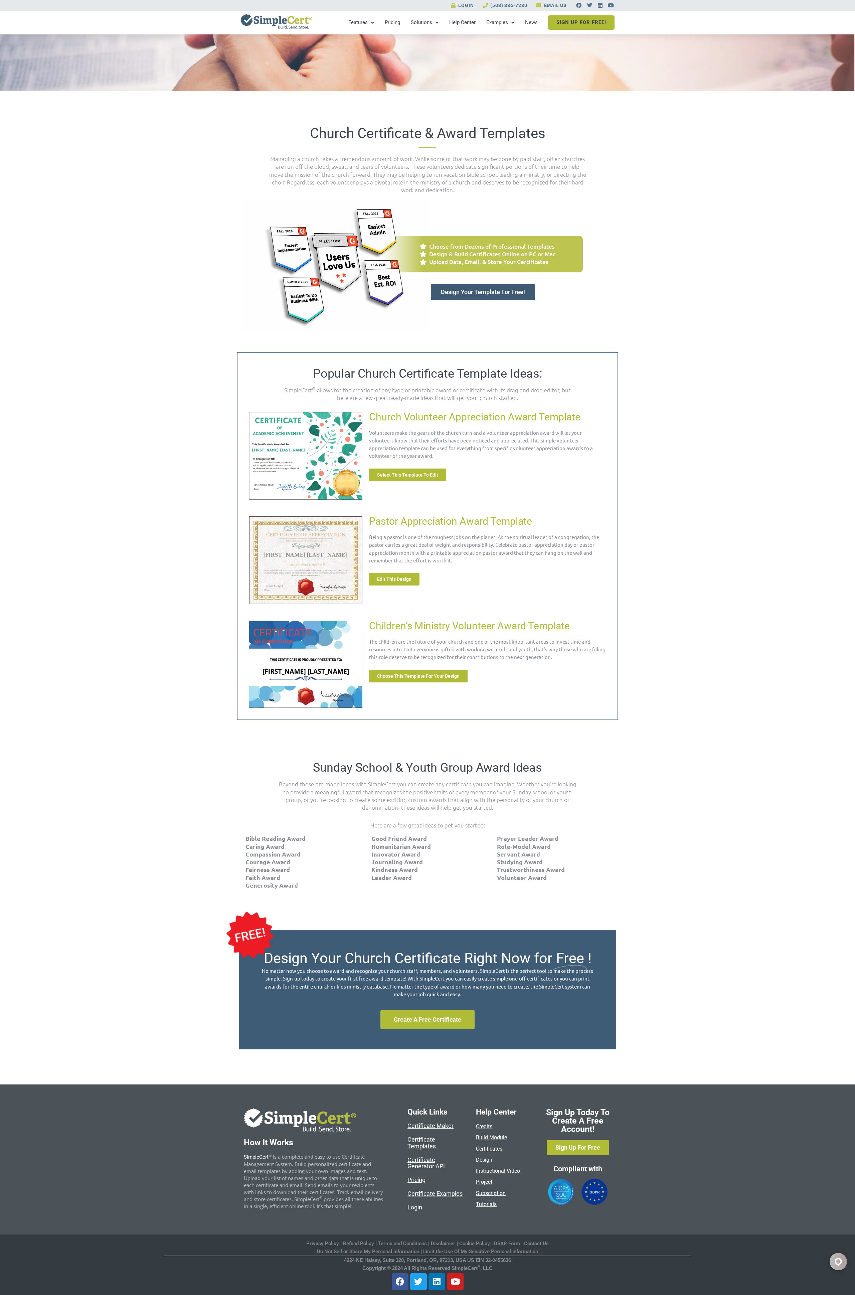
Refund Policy (358, 1244)
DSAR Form (507, 1244)
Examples (497, 22)
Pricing (392, 22)
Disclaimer (444, 1244)
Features (358, 22)
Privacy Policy (322, 1244)
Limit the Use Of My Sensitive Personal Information (480, 1252)
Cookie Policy (474, 1244)
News (531, 22)
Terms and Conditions (402, 1244)
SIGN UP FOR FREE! (581, 22)
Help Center (462, 22)
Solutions (421, 22)
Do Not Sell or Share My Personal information (368, 1252)
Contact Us (536, 1244)
